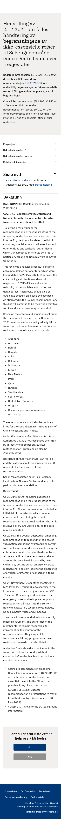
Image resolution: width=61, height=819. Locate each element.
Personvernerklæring (16, 797)
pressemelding (43, 184)
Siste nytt (12, 174)
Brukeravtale (37, 797)
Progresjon (9, 144)
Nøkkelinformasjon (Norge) (17, 156)
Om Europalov (28, 791)
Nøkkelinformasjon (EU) (15, 150)
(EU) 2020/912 (34, 83)
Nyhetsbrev (11, 791)
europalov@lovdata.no (46, 811)
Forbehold (44, 791)
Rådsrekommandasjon (19, 180)
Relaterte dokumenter (14, 162)
